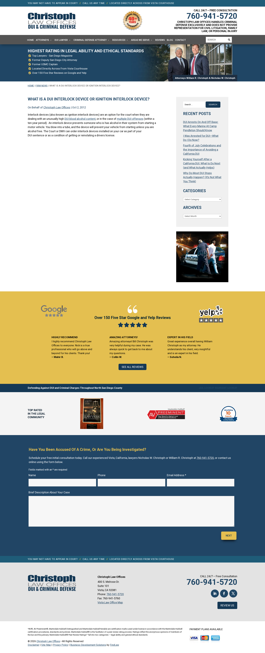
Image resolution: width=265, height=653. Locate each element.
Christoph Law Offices (56, 107)
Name (32, 475)
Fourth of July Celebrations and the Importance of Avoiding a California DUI (202, 149)
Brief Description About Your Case (49, 492)
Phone (102, 475)
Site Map (46, 644)
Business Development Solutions (88, 644)
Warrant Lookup (226, 387)
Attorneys (42, 40)
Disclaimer (33, 644)
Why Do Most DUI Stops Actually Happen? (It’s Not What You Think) (202, 177)
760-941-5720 (212, 16)
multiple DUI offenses (130, 118)
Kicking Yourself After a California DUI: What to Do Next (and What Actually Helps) (201, 163)
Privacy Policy (60, 644)
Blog (170, 40)
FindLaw (114, 644)
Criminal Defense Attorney (90, 40)
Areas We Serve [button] (140, 40)
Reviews (160, 40)
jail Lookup (206, 387)
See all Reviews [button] (132, 367)
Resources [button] (118, 40)
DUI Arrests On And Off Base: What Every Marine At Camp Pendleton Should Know (200, 126)
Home (30, 40)
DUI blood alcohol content (80, 118)
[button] (262, 631)
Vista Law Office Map (110, 602)
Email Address (176, 475)
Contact (180, 40)
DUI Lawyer (61, 40)
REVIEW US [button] (227, 605)
